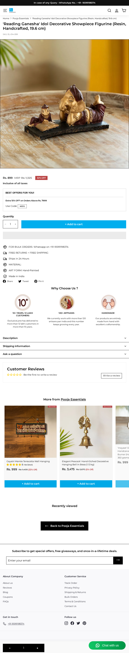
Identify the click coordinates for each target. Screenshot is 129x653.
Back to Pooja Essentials (67, 525)
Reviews (7, 587)
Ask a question (12, 354)
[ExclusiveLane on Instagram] (66, 623)
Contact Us (70, 606)
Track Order (70, 583)
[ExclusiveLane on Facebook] (72, 623)
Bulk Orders (71, 597)
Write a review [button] (111, 375)
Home (6, 18)
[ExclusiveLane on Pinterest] (84, 623)
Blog (5, 592)
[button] (64, 235)
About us (8, 583)
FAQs (6, 601)
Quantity (8, 216)
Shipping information (16, 346)
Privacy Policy (71, 587)
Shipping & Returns (75, 592)
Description (10, 338)
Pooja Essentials (21, 18)
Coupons (8, 597)
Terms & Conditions (74, 601)
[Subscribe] (118, 560)
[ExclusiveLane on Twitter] (78, 623)
